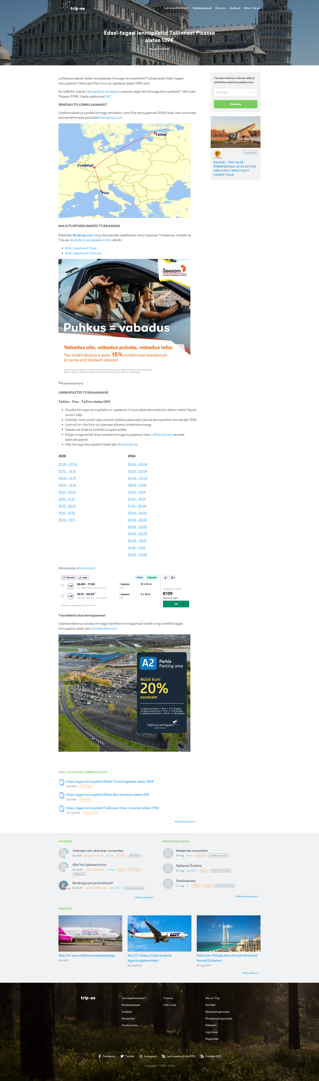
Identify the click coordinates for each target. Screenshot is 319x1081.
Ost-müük (169, 1005)
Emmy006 (115, 887)
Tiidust (111, 869)
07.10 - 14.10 (67, 471)
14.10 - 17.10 (66, 499)
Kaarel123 (192, 870)
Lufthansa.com (162, 434)
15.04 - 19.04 (137, 499)
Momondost (85, 568)
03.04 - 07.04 (137, 478)
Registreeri (212, 1039)
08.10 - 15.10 (67, 485)
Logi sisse (211, 1032)
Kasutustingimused (217, 1011)
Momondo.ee (127, 444)
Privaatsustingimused (218, 1018)
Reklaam (210, 1025)
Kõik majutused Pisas (81, 248)
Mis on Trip (212, 998)
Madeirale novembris (192, 850)
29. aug (180, 855)
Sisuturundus (130, 1025)
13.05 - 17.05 (137, 547)
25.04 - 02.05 (137, 527)
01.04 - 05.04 (137, 471)
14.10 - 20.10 (67, 506)
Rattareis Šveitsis (189, 865)
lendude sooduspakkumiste (90, 240)
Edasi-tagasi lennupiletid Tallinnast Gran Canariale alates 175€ (112, 808)
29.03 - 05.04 (137, 464)
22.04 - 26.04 (137, 513)
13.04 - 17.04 (137, 492)
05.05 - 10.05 (137, 541)
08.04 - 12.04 (137, 485)
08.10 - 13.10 (67, 478)
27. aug (180, 885)
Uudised (234, 8)
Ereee (190, 855)
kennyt (109, 855)
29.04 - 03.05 (137, 534)
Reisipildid (128, 1018)
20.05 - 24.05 (137, 554)
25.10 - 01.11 (66, 520)
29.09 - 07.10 (67, 464)
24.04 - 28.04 (137, 520)
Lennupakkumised (176, 8)
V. (188, 885)
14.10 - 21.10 (66, 513)
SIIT (108, 96)
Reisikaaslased (202, 8)
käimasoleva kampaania (103, 91)
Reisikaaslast (186, 880)
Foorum (220, 8)
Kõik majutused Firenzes (83, 253)
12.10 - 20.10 (67, 492)
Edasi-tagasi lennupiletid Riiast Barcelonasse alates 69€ (107, 794)
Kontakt (210, 1005)
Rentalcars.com (111, 117)
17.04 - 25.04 (137, 506)
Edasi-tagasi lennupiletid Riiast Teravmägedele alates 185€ (110, 781)
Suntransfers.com (104, 628)
